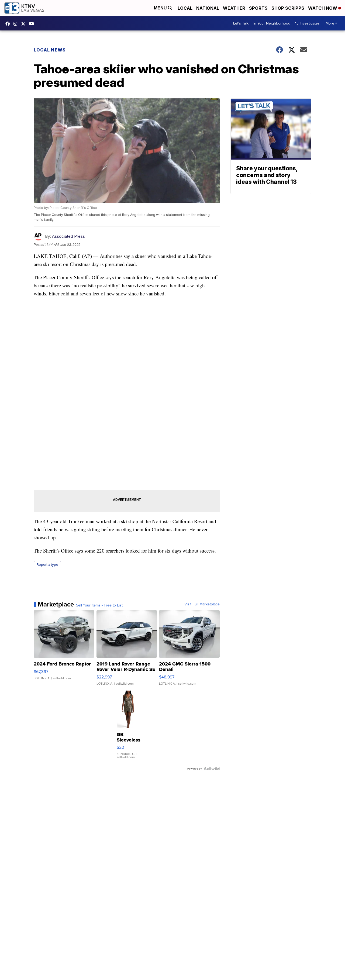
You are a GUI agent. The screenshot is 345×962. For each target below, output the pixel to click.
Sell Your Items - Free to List (99, 605)
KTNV (24, 24)
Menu (161, 8)
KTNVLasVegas (8, 24)
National (207, 8)
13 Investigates (307, 23)
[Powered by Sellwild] (212, 769)
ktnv (16, 24)
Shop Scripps (287, 8)
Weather (234, 8)
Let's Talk (241, 23)
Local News (50, 50)
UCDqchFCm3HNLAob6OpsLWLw (33, 24)
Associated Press (68, 236)
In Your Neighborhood (271, 23)
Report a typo (47, 565)
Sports (258, 8)
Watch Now (323, 8)
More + (331, 23)
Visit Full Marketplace (202, 604)
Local (185, 8)
